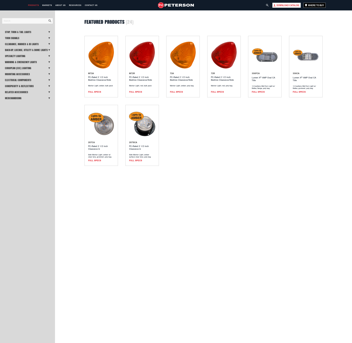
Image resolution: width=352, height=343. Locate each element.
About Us (60, 5)
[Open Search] (267, 5)
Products (33, 5)
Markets (47, 5)
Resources (75, 5)
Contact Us (91, 5)
